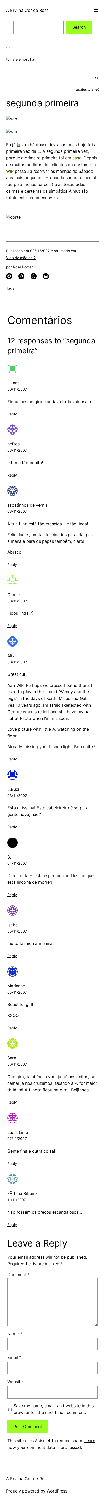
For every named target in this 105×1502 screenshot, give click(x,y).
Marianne (16, 985)
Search (79, 27)
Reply (12, 414)
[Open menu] (96, 10)
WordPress (57, 1491)
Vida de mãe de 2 (21, 257)
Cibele (13, 594)
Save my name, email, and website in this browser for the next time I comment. (54, 1409)
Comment (18, 1274)
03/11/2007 (17, 389)
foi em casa (70, 157)
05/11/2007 (17, 931)
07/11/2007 (17, 1138)
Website (15, 1381)
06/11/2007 (17, 1064)
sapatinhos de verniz (27, 505)
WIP (10, 171)
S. (9, 857)
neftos (13, 443)
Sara (11, 1057)
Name (14, 1333)
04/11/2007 (17, 863)
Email (14, 1357)
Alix (11, 655)
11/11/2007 (16, 1199)
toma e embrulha (20, 59)
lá (18, 144)
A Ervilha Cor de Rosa (27, 10)
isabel (13, 924)
